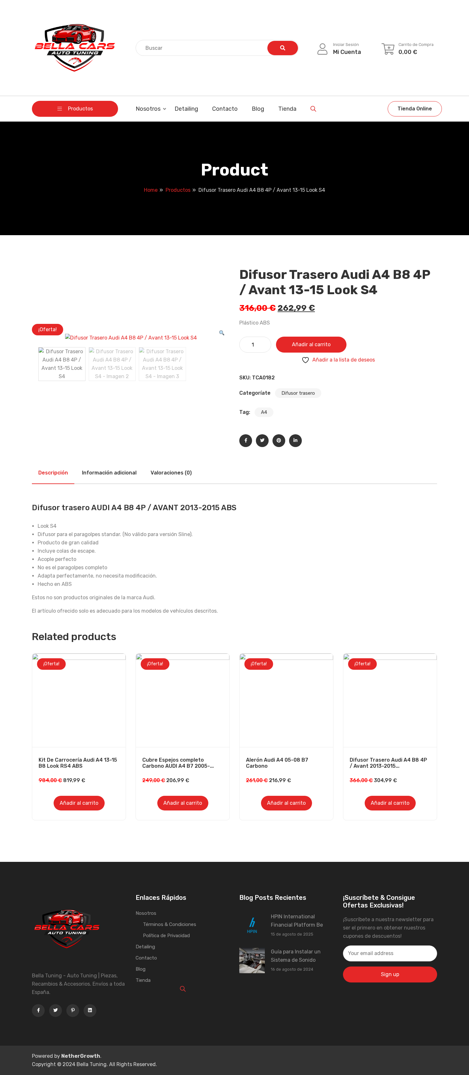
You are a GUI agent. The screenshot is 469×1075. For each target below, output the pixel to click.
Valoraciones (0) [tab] (171, 473)
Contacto (225, 108)
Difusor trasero (298, 393)
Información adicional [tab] (109, 473)
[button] (222, 333)
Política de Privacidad (166, 935)
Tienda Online (415, 109)
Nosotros (148, 108)
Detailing (186, 108)
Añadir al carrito (311, 344)
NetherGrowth (80, 1056)
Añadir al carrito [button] (79, 803)
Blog (258, 108)
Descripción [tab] (53, 473)
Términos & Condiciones (169, 924)
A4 (264, 412)
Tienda (287, 108)
